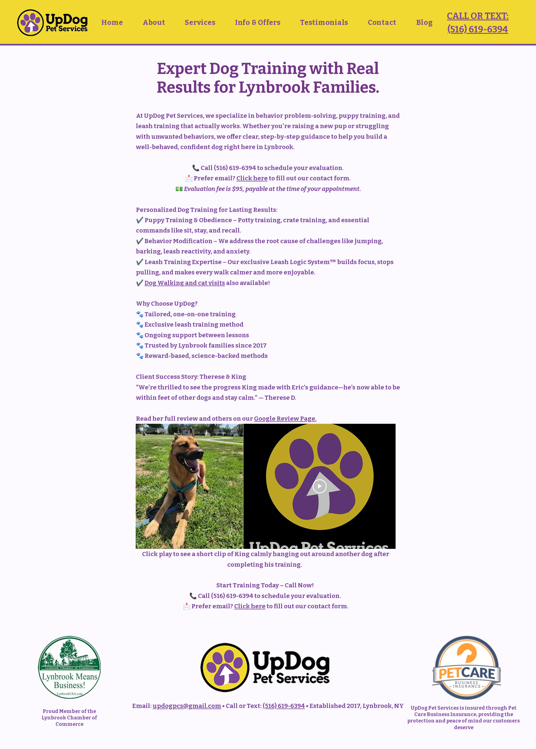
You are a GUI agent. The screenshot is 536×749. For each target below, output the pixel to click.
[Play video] (320, 486)
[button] (154, 23)
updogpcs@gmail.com (187, 706)
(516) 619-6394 (284, 706)
